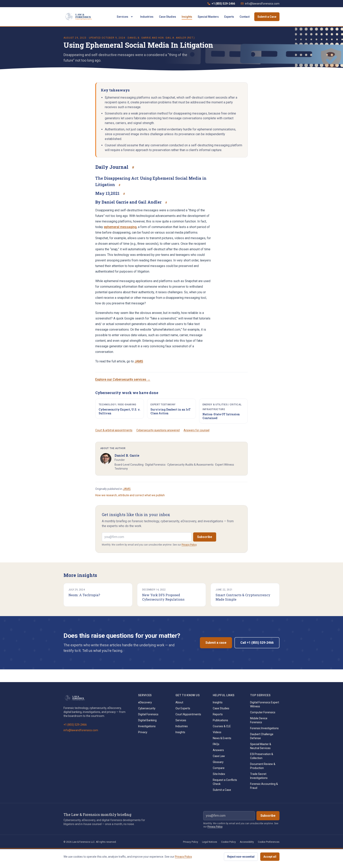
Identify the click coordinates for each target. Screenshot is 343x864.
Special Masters (208, 16)
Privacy (142, 732)
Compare (218, 768)
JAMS (139, 361)
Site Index (219, 774)
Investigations (147, 726)
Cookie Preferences (268, 842)
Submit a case (215, 643)
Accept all (269, 856)
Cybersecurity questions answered (158, 430)
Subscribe (204, 537)
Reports (218, 714)
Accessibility (247, 842)
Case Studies (167, 16)
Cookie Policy (228, 842)
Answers (218, 750)
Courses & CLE (222, 726)
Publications (220, 720)
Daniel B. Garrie (139, 37)
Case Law (219, 756)
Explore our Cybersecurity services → (122, 379)
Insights (187, 16)
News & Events (222, 738)
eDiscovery (145, 702)
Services (122, 16)
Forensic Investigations (264, 728)
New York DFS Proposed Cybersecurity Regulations (163, 597)
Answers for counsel (196, 430)
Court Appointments (188, 714)
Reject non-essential (240, 856)
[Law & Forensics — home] (79, 16)
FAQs (216, 744)
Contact (245, 16)
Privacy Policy (189, 544)
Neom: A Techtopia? (84, 595)
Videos (217, 732)
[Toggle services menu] (132, 16)
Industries (146, 16)
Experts (229, 16)
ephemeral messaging (120, 227)
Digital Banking (147, 720)
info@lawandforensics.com (262, 3)
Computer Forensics (262, 712)
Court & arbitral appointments (113, 430)
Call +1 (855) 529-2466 (257, 643)
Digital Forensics (148, 714)
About (179, 702)
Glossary (218, 762)
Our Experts (182, 708)
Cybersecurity (146, 708)
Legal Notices (209, 842)
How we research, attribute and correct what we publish (130, 495)
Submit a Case (266, 16)
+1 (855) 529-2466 (221, 4)
